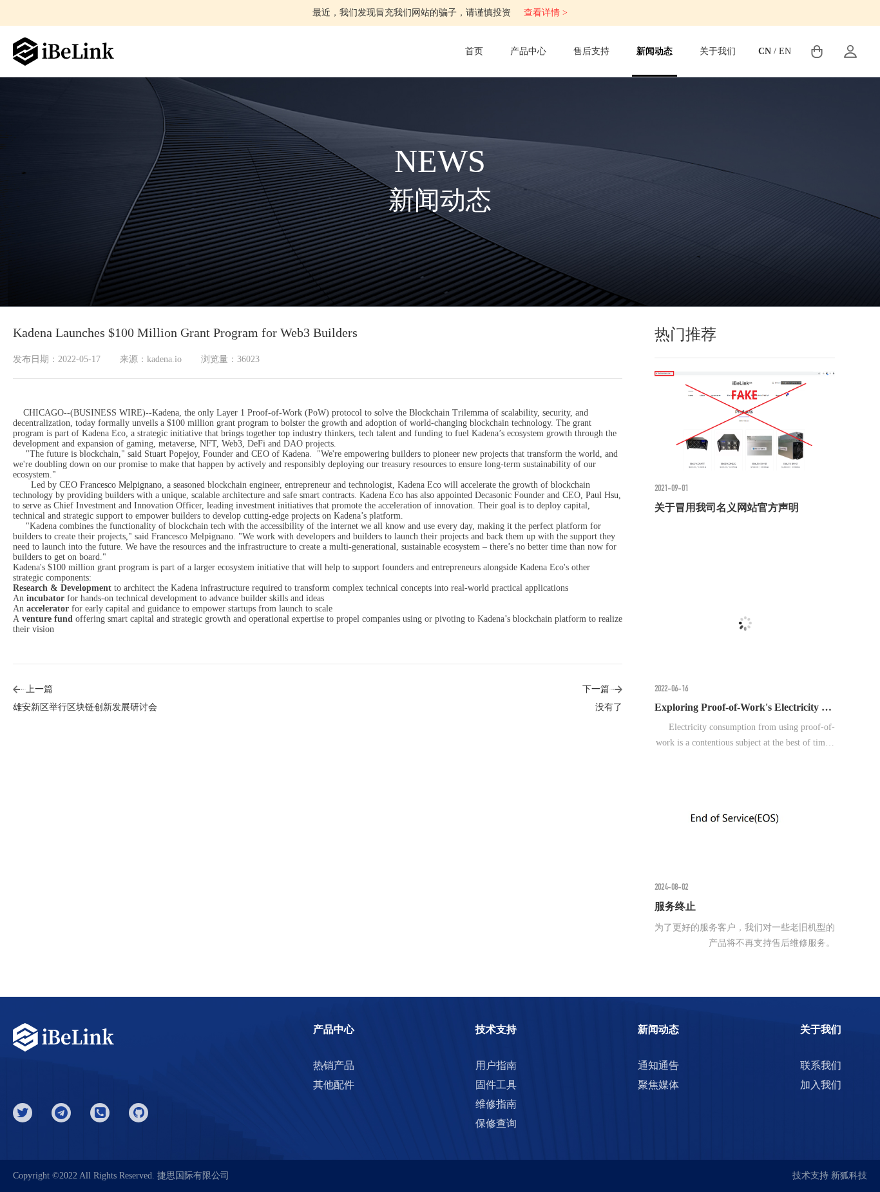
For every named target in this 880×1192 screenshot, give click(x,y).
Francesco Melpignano (121, 485)
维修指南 (496, 1104)
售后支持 (591, 51)
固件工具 (496, 1084)
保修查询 (496, 1123)
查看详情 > (546, 12)
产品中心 (528, 51)
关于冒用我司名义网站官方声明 (727, 507)
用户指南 (496, 1065)
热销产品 (333, 1065)
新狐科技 (849, 1175)
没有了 (608, 707)
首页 (474, 51)
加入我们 (820, 1084)
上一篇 (39, 689)
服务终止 (675, 906)
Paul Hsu (602, 495)
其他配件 (333, 1084)
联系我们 (820, 1065)
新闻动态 (654, 51)
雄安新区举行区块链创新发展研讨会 (85, 707)
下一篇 (595, 689)
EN (785, 51)
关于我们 (718, 51)
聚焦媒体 (658, 1084)
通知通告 (658, 1065)
